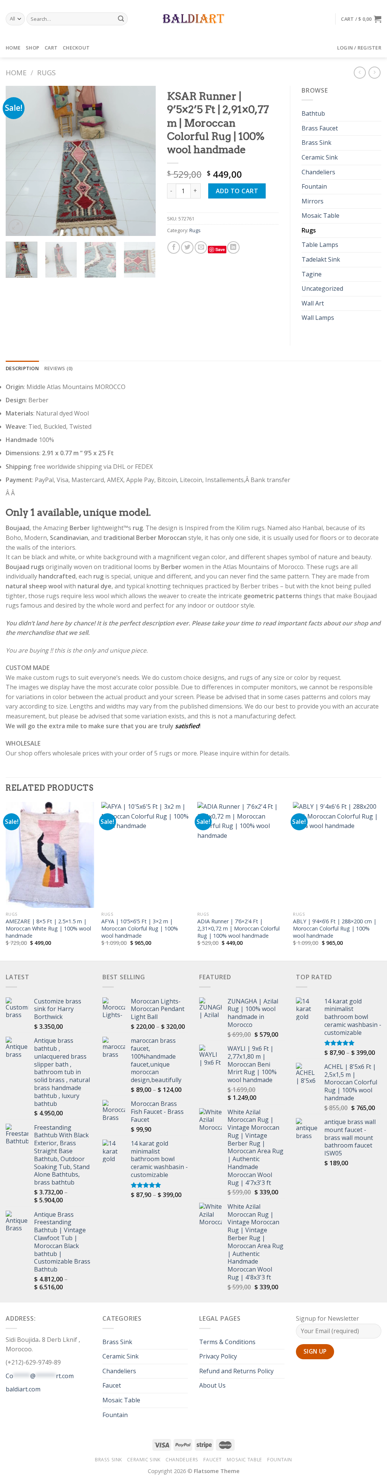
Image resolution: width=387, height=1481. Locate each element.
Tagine (312, 274)
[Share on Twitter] (187, 247)
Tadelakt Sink (321, 259)
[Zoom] (15, 226)
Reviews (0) (58, 368)
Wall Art (313, 303)
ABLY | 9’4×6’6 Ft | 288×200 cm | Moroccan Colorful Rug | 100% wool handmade (334, 928)
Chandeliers (318, 172)
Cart (51, 47)
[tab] (22, 368)
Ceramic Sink (320, 157)
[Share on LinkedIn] (233, 247)
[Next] (143, 161)
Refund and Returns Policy (236, 1371)
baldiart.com (23, 1389)
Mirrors (313, 201)
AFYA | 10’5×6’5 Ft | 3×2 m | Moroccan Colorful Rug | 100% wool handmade (139, 928)
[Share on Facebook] (173, 247)
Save (220, 249)
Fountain (314, 186)
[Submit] (121, 18)
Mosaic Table (320, 215)
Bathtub (313, 113)
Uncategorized (322, 288)
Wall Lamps (318, 317)
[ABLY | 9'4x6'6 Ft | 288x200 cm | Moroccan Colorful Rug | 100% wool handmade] (337, 855)
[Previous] (18, 161)
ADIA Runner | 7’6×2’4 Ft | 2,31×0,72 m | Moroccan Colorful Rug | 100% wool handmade (238, 928)
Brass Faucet (320, 128)
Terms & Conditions (227, 1342)
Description (22, 368)
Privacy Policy (218, 1356)
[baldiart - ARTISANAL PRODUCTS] (193, 19)
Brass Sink (316, 142)
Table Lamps (320, 244)
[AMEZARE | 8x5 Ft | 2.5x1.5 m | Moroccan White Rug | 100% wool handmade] (50, 855)
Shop (32, 47)
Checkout (76, 47)
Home (13, 47)
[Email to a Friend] (201, 247)
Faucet (111, 1385)
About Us (212, 1385)
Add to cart (237, 191)
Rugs (46, 72)
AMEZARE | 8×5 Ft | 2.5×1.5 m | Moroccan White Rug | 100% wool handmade (48, 928)
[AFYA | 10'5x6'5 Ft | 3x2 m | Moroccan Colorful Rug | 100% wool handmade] (145, 855)
